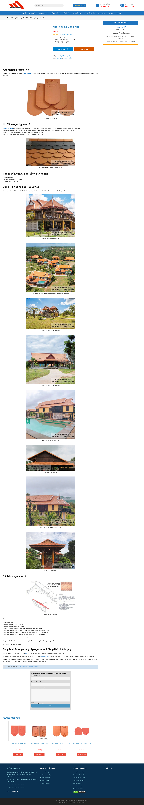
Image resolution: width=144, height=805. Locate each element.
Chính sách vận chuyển (79, 777)
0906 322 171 (121, 27)
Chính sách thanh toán (78, 775)
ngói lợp (27, 653)
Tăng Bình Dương (45, 656)
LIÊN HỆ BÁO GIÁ (63, 49)
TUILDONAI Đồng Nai (69, 58)
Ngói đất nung (18, 18)
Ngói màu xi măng (33, 666)
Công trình (101, 13)
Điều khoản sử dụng (78, 786)
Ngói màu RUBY (46, 783)
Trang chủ (22, 13)
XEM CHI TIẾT (18, 754)
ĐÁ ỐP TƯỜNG (55, 13)
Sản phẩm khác (89, 13)
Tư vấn (111, 13)
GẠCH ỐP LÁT (77, 13)
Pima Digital (81, 802)
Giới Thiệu (32, 13)
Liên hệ (118, 13)
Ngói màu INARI (46, 780)
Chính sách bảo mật (78, 788)
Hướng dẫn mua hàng (78, 772)
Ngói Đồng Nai (27, 18)
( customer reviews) (66, 34)
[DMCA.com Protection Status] (79, 792)
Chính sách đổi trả (77, 783)
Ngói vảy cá (59, 58)
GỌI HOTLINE (84, 49)
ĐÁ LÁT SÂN (66, 13)
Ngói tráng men (23, 666)
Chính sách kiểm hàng (78, 780)
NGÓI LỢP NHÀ (43, 13)
